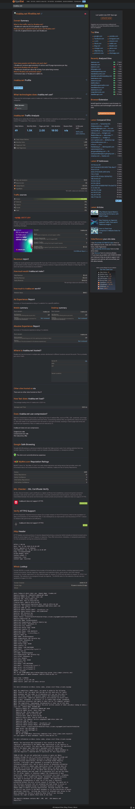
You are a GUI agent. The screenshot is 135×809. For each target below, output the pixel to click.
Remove (97, 253)
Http (20, 531)
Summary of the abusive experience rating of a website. (31, 330)
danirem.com (95, 67)
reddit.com (113, 43)
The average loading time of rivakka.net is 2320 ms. (30, 402)
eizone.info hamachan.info (100, 124)
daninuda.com (95, 65)
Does (30, 414)
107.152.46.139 (95, 165)
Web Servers (19, 105)
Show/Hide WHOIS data (102, 249)
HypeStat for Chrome (107, 113)
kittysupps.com (96, 69)
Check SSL (83, 503)
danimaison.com (96, 78)
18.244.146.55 (95, 181)
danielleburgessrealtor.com (100, 85)
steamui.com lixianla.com (100, 156)
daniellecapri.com (96, 94)
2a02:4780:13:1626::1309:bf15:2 (101, 176)
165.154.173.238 (96, 190)
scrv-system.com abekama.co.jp (102, 140)
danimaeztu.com (96, 90)
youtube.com (113, 36)
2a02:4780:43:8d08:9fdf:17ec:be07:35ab (104, 186)
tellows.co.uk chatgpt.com (101, 133)
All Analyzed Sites (58, 807)
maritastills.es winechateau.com (102, 131)
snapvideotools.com (98, 92)
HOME (28, 1)
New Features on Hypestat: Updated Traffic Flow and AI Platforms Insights (108, 222)
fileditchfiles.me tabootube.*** (102, 135)
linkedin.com (113, 46)
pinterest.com (99, 53)
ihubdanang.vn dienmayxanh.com (102, 147)
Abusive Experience (27, 326)
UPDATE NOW (106, 18)
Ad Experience (24, 299)
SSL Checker (31, 489)
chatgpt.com (98, 48)
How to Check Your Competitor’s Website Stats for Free (109, 231)
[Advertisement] (50, 47)
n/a (86, 361)
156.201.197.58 (96, 195)
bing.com (97, 46)
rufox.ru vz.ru (96, 144)
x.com (96, 41)
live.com (112, 51)
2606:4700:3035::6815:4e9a (100, 172)
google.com (98, 36)
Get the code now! (106, 269)
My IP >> (118, 201)
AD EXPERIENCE (58, 1)
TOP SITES (33, 1)
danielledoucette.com (98, 74)
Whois (20, 566)
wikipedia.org (98, 51)
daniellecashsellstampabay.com (101, 76)
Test (85, 525)
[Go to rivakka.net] (41, 13)
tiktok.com (97, 43)
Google (24, 444)
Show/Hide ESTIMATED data (104, 243)
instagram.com (114, 39)
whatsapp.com (114, 53)
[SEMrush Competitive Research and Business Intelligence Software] (22, 218)
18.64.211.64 (95, 170)
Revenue (21, 259)
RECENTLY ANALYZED (41, 1)
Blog (65, 807)
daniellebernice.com (97, 88)
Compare (81, 6)
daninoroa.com (96, 81)
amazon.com (113, 41)
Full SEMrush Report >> (80, 251)
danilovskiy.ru (95, 83)
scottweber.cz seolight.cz (100, 138)
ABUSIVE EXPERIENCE (68, 1)
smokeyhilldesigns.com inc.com (102, 128)
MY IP (84, 1)
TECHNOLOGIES (77, 1)
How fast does (29, 398)
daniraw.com (95, 62)
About (75, 807)
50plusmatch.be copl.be (100, 126)
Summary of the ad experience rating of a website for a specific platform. (37, 303)
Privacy (70, 807)
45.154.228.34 (95, 183)
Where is (27, 350)
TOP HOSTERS (50, 1)
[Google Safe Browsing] (15, 454)
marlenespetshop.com (98, 71)
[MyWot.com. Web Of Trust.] (16, 462)
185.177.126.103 (96, 197)
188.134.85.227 (96, 179)
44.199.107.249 (96, 192)
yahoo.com (113, 48)
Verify (24, 511)
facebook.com (99, 39)
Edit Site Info (18, 88)
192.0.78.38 (95, 174)
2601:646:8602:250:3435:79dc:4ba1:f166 (104, 167)
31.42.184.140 (95, 188)
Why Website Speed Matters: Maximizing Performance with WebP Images (108, 214)
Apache (19, 108)
